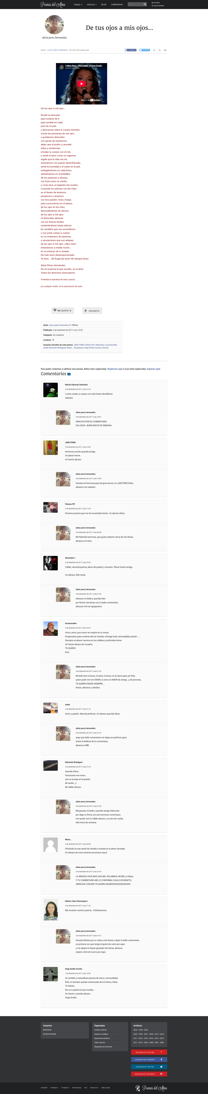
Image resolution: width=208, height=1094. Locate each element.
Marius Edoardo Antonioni (76, 385)
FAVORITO (94, 311)
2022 (141, 1034)
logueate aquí (153, 369)
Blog (103, 4)
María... (70, 348)
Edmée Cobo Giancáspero (76, 901)
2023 (135, 1034)
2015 (146, 1038)
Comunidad (117, 4)
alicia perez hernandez (58, 50)
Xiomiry (105, 348)
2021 (146, 1034)
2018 (162, 1034)
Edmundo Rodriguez (57, 348)
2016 (141, 1038)
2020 (151, 1034)
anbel (45, 348)
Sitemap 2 (54, 1088)
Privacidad (76, 1088)
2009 (146, 1042)
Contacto (94, 1088)
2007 (157, 1042)
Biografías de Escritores (103, 1047)
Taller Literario (99, 1042)
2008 (151, 1042)
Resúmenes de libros (102, 1038)
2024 (146, 1030)
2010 (141, 1042)
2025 (141, 1030)
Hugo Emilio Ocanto (92, 348)
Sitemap (44, 1088)
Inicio (43, 50)
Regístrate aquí (114, 369)
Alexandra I (100, 345)
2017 (135, 1038)
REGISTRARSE (159, 6)
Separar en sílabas (101, 1034)
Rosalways (78, 348)
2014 (151, 1038)
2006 (162, 1042)
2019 (157, 1034)
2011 (135, 1042)
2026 (135, 1030)
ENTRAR (156, 3)
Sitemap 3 (65, 1088)
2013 (157, 1038)
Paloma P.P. (90, 345)
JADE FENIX (79, 345)
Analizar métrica (100, 1030)
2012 (162, 1038)
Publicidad (105, 1088)
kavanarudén (111, 345)
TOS (85, 1088)
